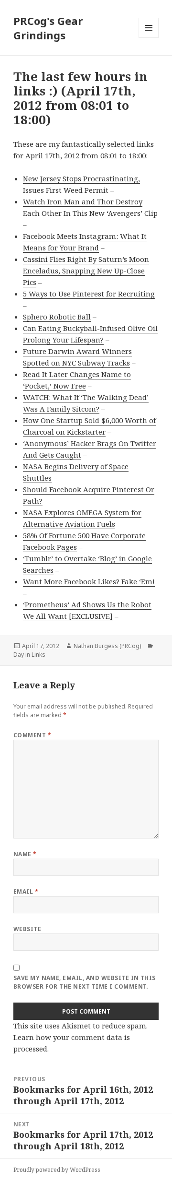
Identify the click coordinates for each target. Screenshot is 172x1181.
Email (25, 891)
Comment (32, 735)
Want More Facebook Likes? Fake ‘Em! (89, 581)
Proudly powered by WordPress (56, 1170)
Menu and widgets (149, 37)
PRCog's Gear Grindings (48, 27)
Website (27, 929)
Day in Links (29, 654)
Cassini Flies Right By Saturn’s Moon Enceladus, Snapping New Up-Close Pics (86, 270)
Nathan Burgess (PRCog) (107, 646)
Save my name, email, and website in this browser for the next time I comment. (84, 982)
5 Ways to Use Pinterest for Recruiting (89, 293)
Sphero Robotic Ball (57, 316)
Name (25, 854)
